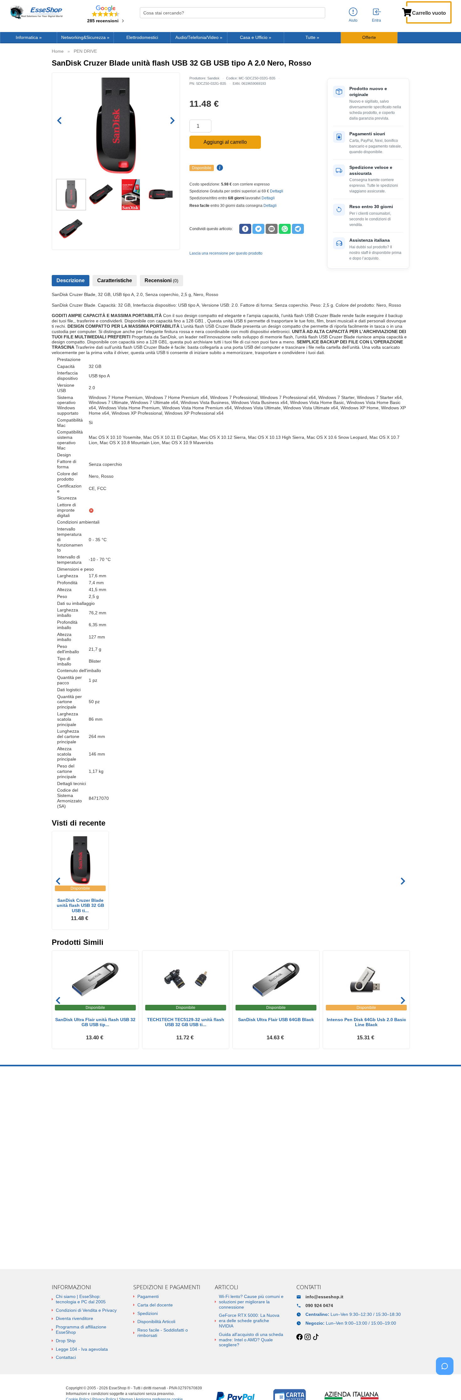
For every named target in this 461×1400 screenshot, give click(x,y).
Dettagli (276, 191)
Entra (376, 20)
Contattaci (66, 1357)
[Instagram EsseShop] (308, 1337)
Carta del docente (155, 1304)
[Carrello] (406, 11)
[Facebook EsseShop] (299, 1337)
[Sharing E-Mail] (272, 229)
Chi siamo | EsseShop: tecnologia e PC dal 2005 (81, 1299)
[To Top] (447, 1385)
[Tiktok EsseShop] (316, 1337)
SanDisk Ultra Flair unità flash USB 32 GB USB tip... (95, 1022)
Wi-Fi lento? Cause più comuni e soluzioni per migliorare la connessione (251, 1302)
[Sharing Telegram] (298, 229)
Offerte (369, 37)
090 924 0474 (319, 1305)
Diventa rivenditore (74, 1318)
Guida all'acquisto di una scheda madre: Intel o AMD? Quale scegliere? (251, 1340)
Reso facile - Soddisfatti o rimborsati (162, 1332)
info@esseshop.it (324, 1296)
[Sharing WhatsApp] (285, 229)
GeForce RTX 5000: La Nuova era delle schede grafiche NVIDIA (249, 1320)
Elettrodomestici (142, 37)
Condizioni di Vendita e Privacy (86, 1310)
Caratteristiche (114, 280)
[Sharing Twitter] (258, 229)
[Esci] (377, 12)
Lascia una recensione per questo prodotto (225, 253)
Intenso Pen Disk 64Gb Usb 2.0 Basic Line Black (366, 1022)
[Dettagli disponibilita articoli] (219, 168)
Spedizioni (147, 1313)
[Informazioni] (353, 12)
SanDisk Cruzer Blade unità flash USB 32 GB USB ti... (80, 905)
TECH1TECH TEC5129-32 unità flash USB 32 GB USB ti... (185, 1022)
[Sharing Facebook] (245, 229)
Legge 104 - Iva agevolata (82, 1349)
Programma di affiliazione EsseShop (81, 1329)
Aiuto (353, 20)
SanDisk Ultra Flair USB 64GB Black (276, 1019)
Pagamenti (148, 1296)
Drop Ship (66, 1340)
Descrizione (70, 280)
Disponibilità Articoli (156, 1321)
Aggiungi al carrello (225, 142)
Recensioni (161, 280)
